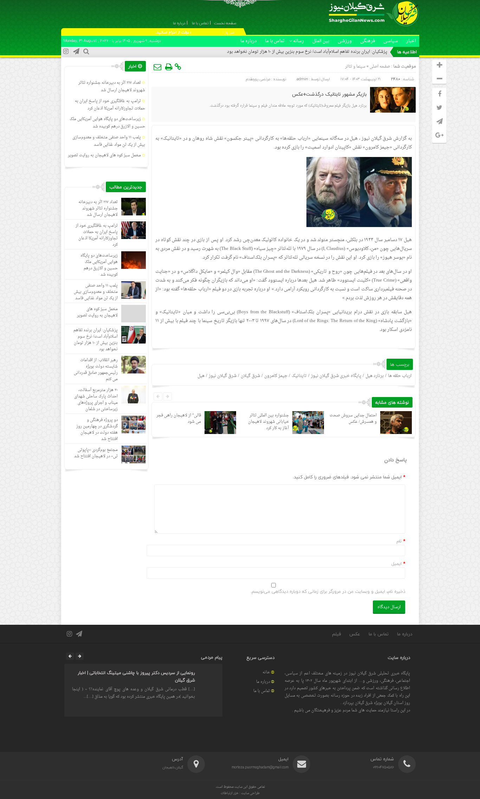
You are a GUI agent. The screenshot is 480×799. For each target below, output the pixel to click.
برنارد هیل (374, 376)
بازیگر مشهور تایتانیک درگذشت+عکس (329, 94)
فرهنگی (367, 41)
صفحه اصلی (379, 66)
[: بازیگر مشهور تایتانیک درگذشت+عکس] (157, 66)
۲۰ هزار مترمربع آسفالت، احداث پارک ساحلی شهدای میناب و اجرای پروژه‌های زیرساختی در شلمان (96, 399)
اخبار (411, 41)
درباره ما (248, 41)
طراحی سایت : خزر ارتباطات (240, 793)
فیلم (336, 634)
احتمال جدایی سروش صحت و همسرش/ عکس (353, 419)
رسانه (298, 41)
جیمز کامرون (275, 376)
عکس (354, 634)
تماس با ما (275, 41)
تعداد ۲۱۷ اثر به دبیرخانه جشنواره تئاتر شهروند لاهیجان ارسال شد (111, 86)
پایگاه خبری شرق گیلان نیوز (336, 376)
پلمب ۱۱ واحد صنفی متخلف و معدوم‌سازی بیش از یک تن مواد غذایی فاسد (108, 141)
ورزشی (345, 41)
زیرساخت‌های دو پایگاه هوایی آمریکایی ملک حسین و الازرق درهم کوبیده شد (107, 122)
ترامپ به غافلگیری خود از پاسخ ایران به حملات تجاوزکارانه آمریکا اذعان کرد (110, 104)
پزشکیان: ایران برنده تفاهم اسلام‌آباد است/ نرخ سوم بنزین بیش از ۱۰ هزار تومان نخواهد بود (307, 52)
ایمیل (396, 563)
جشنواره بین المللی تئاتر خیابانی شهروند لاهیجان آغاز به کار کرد (268, 422)
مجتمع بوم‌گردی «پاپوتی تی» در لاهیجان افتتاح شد (96, 453)
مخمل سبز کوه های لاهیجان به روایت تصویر (104, 155)
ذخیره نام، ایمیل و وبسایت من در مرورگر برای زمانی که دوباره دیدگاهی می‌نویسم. (328, 591)
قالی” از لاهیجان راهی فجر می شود (178, 419)
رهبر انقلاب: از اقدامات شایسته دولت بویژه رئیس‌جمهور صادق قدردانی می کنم (96, 370)
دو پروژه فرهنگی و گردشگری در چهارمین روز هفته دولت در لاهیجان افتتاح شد (97, 429)
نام (399, 541)
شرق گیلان (250, 376)
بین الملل (320, 41)
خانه (266, 672)
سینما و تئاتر (355, 66)
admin (302, 79)
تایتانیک (299, 376)
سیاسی (390, 41)
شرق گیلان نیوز (377, 138)
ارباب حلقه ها (399, 376)
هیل (201, 376)
